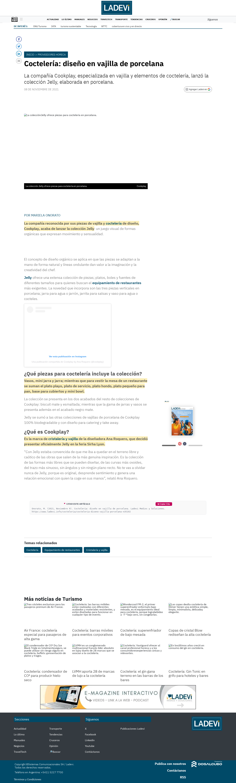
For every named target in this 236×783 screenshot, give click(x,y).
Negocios (92, 19)
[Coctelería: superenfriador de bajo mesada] (142, 615)
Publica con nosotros (170, 764)
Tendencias (137, 19)
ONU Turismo (40, 26)
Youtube (89, 746)
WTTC (104, 26)
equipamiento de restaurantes (116, 282)
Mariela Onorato (45, 215)
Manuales (79, 19)
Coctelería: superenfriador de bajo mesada (140, 632)
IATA (53, 26)
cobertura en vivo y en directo (127, 26)
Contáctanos (92, 751)
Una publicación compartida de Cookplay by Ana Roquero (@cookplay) (68, 361)
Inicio (30, 54)
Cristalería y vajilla (97, 550)
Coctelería (32, 550)
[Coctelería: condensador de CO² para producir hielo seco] (45, 656)
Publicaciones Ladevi (132, 728)
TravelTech (106, 19)
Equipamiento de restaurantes (62, 550)
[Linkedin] (19, 53)
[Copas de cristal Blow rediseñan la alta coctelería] (190, 615)
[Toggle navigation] (20, 19)
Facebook (90, 734)
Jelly (28, 277)
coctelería (114, 223)
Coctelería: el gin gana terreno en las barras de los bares (141, 675)
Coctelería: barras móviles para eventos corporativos (92, 632)
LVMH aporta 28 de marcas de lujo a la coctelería (93, 673)
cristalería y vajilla (63, 438)
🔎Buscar (175, 19)
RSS (183, 777)
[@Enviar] (19, 61)
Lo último (67, 19)
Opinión (162, 19)
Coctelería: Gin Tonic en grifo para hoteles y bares (188, 673)
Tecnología (91, 26)
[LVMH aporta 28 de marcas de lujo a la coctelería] (94, 656)
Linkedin (90, 740)
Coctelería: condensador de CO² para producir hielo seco (45, 675)
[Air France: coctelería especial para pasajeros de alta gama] (45, 615)
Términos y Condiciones (27, 779)
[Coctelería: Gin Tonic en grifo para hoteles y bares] (190, 656)
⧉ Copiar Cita (164, 504)
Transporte (121, 19)
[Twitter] (19, 46)
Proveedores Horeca (52, 54)
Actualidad (53, 19)
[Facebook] (19, 39)
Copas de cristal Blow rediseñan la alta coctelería (190, 632)
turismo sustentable (71, 26)
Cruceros (150, 19)
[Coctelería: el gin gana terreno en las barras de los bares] (142, 656)
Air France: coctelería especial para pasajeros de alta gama (45, 634)
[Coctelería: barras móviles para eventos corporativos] (94, 615)
